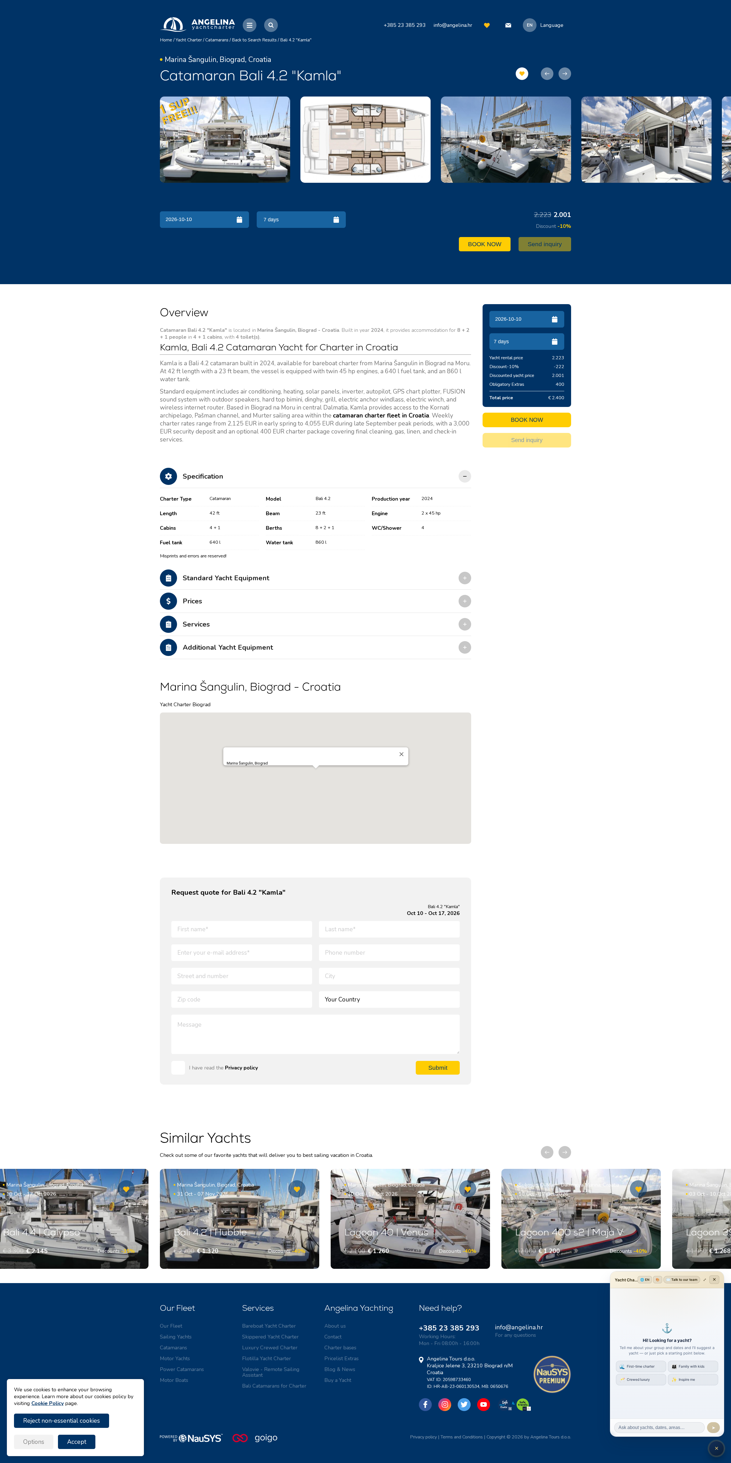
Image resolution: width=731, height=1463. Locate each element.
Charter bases (340, 1347)
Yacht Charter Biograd (185, 704)
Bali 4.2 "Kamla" (296, 40)
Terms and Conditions (462, 1437)
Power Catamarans (182, 1369)
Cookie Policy (47, 1403)
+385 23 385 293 (449, 1328)
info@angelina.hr (452, 25)
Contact (333, 1337)
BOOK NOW (484, 244)
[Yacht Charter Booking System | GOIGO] (254, 1441)
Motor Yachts (175, 1358)
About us (335, 1326)
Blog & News (339, 1369)
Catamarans (216, 40)
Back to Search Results (254, 40)
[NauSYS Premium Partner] (552, 1392)
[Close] (401, 754)
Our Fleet (171, 1326)
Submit (437, 1067)
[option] (225, 140)
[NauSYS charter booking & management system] (196, 1441)
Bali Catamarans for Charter (274, 1386)
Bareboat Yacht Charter (269, 1326)
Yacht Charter (189, 40)
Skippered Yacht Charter (270, 1337)
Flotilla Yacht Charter (266, 1358)
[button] (316, 773)
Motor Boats (174, 1380)
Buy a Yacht (337, 1380)
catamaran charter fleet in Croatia (381, 416)
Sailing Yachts (176, 1337)
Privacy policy (241, 1067)
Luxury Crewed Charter (270, 1347)
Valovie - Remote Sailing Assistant (271, 1372)
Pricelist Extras (341, 1358)
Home (166, 40)
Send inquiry (545, 244)
